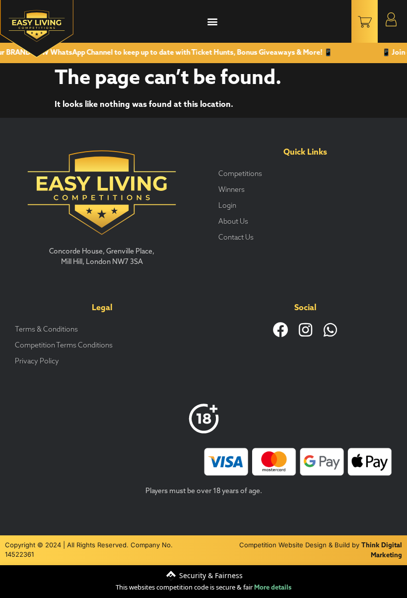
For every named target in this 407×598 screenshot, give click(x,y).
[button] (212, 21)
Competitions (240, 174)
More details (272, 588)
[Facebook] (280, 330)
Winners (231, 190)
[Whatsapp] (330, 330)
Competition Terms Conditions (64, 345)
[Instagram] (305, 330)
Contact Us (236, 238)
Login (227, 206)
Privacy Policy (37, 361)
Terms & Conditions (46, 330)
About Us (233, 222)
